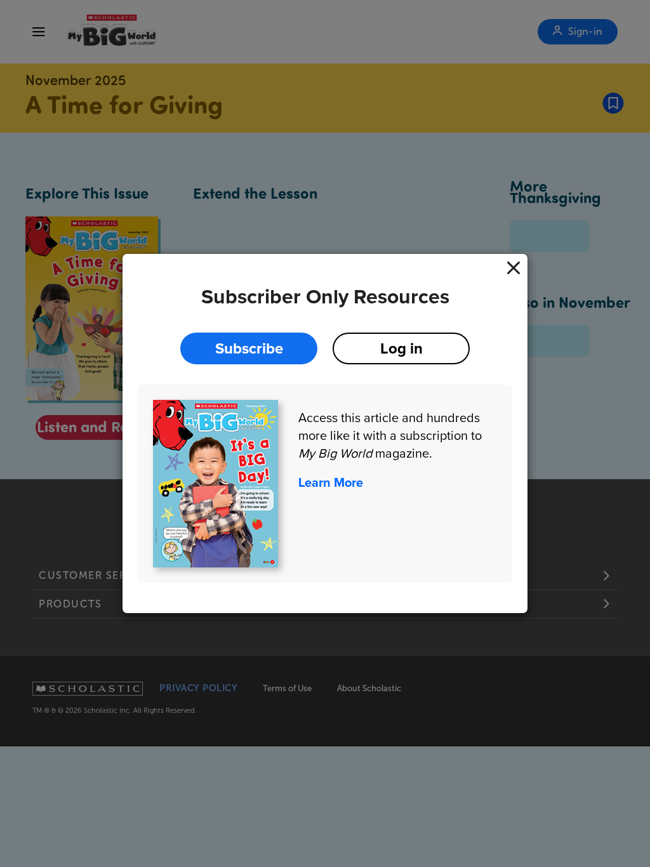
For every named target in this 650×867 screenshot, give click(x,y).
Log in (401, 348)
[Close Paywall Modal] (513, 267)
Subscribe (249, 348)
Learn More (330, 482)
